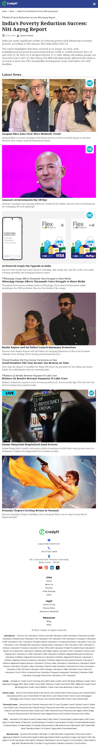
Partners (49, 588)
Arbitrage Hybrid (47, 737)
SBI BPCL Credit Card (49, 687)
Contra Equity (76, 740)
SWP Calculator (10, 642)
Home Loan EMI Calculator (50, 635)
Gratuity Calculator (29, 648)
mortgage (86, 696)
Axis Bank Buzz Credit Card (71, 687)
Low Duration (80, 743)
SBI (86, 719)
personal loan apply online (76, 710)
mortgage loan (17, 699)
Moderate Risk (27, 743)
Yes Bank (35, 722)
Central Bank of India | (64, 722)
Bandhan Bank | (34, 728)
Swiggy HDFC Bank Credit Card (25, 684)
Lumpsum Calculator (86, 638)
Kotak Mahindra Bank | (85, 722)
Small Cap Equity (16, 740)
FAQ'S (49, 595)
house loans (31, 699)
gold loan (39, 710)
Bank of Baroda (23, 722)
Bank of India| (46, 722)
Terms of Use (49, 604)
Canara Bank (65, 719)
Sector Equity (63, 740)
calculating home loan (17, 696)
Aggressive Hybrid (10, 737)
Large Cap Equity (78, 737)
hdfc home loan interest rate (74, 699)
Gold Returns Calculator (78, 663)
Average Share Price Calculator (47, 675)
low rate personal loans (23, 710)
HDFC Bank (53, 719)
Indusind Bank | (11, 725)
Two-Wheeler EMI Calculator (27, 645)
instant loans (82, 704)
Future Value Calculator (55, 663)
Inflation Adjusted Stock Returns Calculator (35, 657)
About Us (49, 584)
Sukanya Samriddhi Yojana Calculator (51, 651)
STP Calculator (69, 675)
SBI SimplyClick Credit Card (27, 687)
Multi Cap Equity (62, 737)
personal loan (25, 704)
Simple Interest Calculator (45, 642)
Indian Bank (42, 719)
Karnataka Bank (70, 728)
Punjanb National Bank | (44, 725)
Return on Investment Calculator (18, 651)
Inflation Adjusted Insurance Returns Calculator (26, 660)
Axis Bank (14, 719)
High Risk (15, 743)
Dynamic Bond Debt (29, 734)
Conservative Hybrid (29, 737)
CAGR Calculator (35, 654)
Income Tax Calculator (27, 635)
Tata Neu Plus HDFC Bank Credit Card (49, 681)
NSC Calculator (86, 645)
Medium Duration (65, 743)
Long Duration (50, 743)
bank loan (13, 707)
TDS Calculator (71, 645)
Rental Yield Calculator (56, 666)
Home (4, 11)
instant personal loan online (77, 713)
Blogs (49, 621)
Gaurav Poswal (26, 35)
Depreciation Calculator (52, 645)
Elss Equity (30, 740)
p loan (57, 704)
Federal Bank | (26, 725)
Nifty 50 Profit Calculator (28, 669)
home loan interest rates (28, 693)
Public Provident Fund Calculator (79, 648)
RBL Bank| (60, 725)
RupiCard (6, 684)
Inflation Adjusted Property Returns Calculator (23, 663)
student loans (67, 704)
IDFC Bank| (86, 725)
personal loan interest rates (33, 707)
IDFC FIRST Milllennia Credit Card (80, 684)
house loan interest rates (49, 699)
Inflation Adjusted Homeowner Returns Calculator (70, 660)
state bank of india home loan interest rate (49, 696)
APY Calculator (76, 651)
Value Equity (89, 740)
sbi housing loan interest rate (81, 693)
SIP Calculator (42, 638)
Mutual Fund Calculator (23, 638)
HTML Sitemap (49, 591)
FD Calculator (56, 638)
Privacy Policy (49, 608)
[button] (94, 4)
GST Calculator (25, 642)
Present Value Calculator (33, 666)
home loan (75, 696)
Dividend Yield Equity (46, 740)
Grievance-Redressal (49, 611)
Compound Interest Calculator (72, 642)
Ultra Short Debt (83, 734)
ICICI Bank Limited (27, 719)
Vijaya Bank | (57, 728)
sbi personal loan (37, 713)
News (12, 11)
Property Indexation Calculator (65, 672)
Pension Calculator (11, 648)
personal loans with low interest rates (64, 707)
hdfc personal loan (54, 710)
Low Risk (38, 743)
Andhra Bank (78, 719)
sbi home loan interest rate (53, 693)
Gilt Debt (43, 734)
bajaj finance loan (55, 713)
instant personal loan (43, 704)
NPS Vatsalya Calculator (51, 669)
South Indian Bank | (73, 725)
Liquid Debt (70, 734)
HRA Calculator (70, 635)
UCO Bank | (46, 728)
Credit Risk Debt (56, 734)
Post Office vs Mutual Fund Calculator (33, 672)
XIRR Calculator (70, 669)
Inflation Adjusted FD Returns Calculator (73, 657)
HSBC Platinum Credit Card (53, 684)
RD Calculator (69, 638)
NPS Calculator (50, 654)
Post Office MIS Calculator (51, 648)
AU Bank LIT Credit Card (21, 681)
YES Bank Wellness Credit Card (80, 681)
